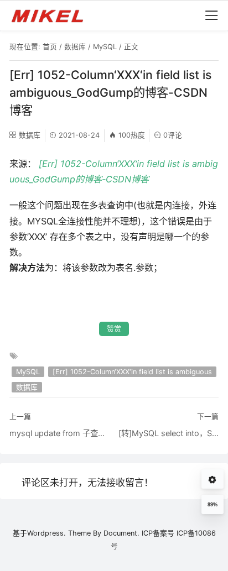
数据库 (75, 47)
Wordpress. (46, 533)
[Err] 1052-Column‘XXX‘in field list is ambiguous (132, 372)
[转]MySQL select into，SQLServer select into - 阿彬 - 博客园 (168, 433)
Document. (121, 533)
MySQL (105, 47)
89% (212, 504)
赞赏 (114, 328)
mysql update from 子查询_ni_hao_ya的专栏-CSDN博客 (59, 433)
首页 (50, 47)
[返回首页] (52, 15)
